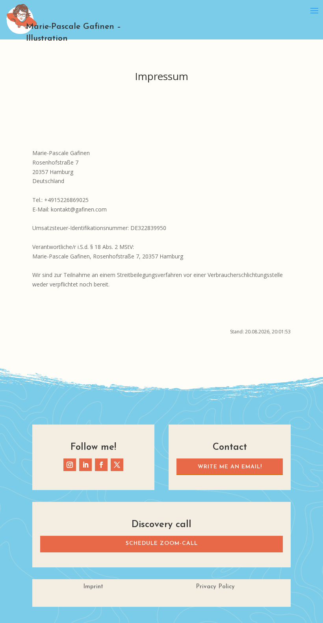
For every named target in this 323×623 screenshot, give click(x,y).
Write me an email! (230, 467)
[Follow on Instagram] (69, 464)
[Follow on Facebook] (101, 464)
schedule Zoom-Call (162, 543)
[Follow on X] (117, 464)
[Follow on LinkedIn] (85, 464)
